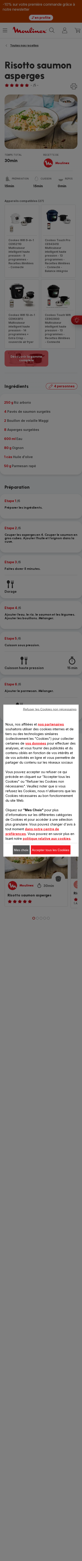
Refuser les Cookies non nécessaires (50, 709)
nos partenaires (51, 724)
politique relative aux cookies (47, 838)
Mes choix (21, 850)
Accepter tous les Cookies (50, 850)
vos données (35, 743)
